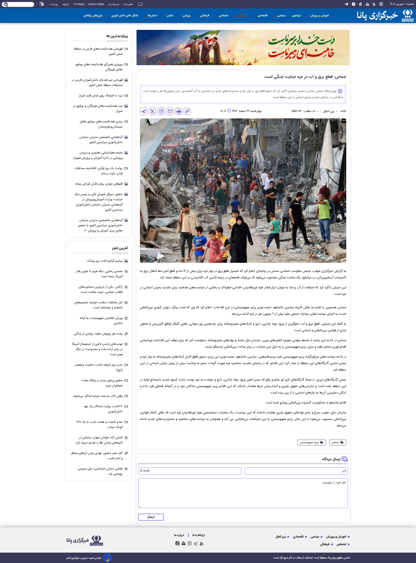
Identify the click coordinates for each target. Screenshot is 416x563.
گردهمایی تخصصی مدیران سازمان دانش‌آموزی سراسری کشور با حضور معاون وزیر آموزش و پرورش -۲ (100, 225)
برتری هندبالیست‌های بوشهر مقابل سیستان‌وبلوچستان (101, 124)
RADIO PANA (96, 4)
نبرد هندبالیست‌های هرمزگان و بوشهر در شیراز (98, 108)
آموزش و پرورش (320, 15)
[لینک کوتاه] (187, 111)
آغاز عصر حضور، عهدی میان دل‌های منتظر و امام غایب (97, 456)
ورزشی (187, 15)
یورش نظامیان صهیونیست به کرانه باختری (101, 321)
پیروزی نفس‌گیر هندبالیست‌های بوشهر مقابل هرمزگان (99, 67)
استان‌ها (153, 15)
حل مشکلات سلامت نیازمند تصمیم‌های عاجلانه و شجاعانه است (99, 305)
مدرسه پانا (113, 4)
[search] (6, 5)
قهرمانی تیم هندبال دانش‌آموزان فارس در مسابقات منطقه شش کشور (97, 82)
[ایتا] (360, 4)
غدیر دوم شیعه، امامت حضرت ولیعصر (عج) (99, 367)
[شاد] (367, 4)
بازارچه (65, 4)
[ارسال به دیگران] (170, 111)
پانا (329, 558)
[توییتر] (152, 111)
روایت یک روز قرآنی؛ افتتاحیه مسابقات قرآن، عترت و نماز (98, 171)
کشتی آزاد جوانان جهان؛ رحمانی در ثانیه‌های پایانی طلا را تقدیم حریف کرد (99, 440)
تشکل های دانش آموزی (125, 15)
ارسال (150, 517)
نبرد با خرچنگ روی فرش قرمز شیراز (101, 95)
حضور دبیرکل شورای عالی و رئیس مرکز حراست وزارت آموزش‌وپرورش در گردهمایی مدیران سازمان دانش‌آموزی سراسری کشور (99, 202)
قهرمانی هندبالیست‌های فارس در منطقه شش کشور (98, 51)
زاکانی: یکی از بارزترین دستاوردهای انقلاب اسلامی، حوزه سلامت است (101, 289)
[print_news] (178, 111)
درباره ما (179, 535)
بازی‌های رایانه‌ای (92, 15)
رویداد (54, 4)
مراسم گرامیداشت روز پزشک (105, 261)
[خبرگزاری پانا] (385, 15)
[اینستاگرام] (354, 4)
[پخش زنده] (140, 4)
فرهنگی (205, 15)
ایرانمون (296, 15)
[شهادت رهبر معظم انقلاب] (243, 47)
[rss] (374, 4)
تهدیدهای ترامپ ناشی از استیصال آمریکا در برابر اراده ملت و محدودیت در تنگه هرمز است (97, 349)
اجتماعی (224, 15)
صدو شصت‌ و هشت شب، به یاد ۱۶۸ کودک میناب (99, 424)
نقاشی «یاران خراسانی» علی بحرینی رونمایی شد (100, 471)
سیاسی (281, 15)
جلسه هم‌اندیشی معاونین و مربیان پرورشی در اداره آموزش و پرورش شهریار (98, 155)
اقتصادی (263, 15)
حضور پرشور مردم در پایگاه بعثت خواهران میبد (102, 383)
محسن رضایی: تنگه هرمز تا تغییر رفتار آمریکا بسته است (99, 274)
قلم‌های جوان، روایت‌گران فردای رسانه (99, 184)
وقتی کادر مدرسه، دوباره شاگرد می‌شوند (98, 396)
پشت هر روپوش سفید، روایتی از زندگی (98, 333)
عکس (170, 15)
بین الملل (243, 15)
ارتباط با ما (198, 535)
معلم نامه (128, 4)
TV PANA (78, 4)
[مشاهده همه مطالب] (381, 4)
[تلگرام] (346, 4)
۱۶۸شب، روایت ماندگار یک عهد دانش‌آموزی (103, 409)
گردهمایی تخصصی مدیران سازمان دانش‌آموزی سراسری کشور (101, 140)
